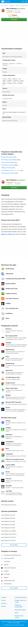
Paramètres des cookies (19, 616)
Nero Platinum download (8, 165)
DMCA (16, 613)
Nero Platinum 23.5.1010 (8, 524)
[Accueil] (1, 5)
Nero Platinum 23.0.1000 (8, 527)
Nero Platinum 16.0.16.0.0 (8, 540)
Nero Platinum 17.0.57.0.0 (8, 537)
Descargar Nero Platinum (8, 173)
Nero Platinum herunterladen (9, 159)
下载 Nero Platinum (6, 167)
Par (9, 10)
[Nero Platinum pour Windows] (3, 10)
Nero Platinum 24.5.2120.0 (8, 505)
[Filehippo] (5, 1)
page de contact (6, 234)
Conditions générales (20, 597)
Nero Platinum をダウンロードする (11, 170)
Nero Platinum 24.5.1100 (8, 515)
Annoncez (4, 603)
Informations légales (20, 609)
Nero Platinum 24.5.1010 (8, 521)
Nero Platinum (15, 8)
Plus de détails (14, 545)
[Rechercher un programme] (23, 1)
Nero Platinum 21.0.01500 (8, 531)
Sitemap (3, 606)
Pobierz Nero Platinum (7, 157)
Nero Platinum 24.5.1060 (8, 518)
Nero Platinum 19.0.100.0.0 (8, 534)
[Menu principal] (26, 1)
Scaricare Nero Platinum (8, 162)
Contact (3, 600)
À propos (3, 597)
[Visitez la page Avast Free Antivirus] (14, 15)
